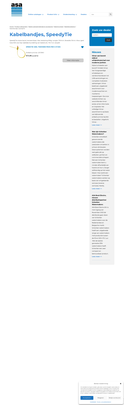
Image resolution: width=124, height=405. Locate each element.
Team (47, 3)
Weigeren (100, 398)
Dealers (55, 3)
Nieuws (29, 3)
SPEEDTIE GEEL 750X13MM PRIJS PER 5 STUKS (43, 47)
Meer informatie (73, 60)
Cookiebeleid (93, 401)
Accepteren (87, 398)
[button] (120, 383)
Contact (63, 3)
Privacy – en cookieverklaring (104, 401)
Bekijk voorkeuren (115, 398)
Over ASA (38, 3)
